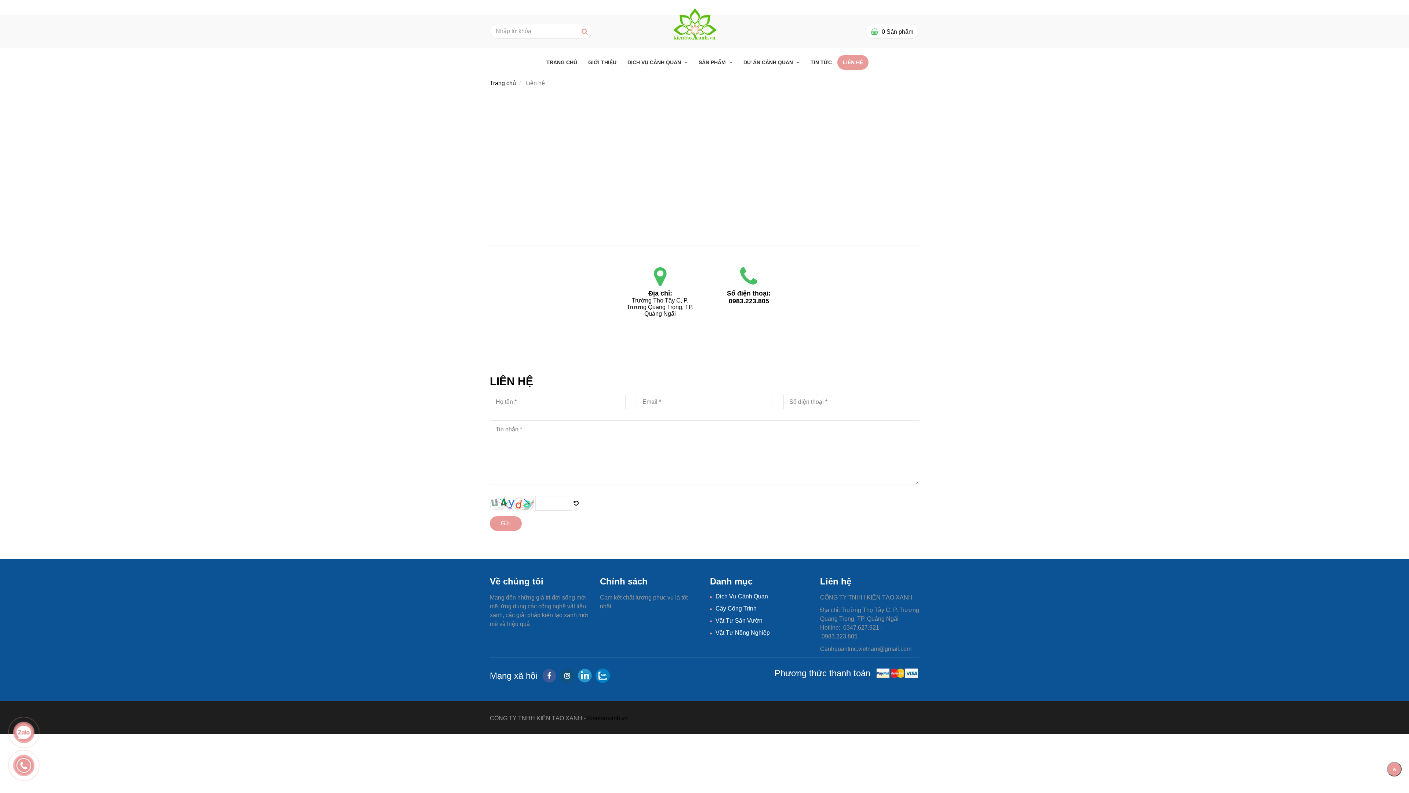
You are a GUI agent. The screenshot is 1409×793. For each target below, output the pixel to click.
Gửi (506, 523)
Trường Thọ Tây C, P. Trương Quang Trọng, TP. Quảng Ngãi (661, 307)
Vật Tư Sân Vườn (739, 621)
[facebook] (549, 676)
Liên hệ (853, 62)
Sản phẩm (713, 62)
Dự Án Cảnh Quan (768, 62)
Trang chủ (561, 62)
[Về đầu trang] (1394, 769)
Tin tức (821, 62)
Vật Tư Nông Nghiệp (743, 633)
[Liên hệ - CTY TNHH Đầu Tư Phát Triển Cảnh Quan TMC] (576, 503)
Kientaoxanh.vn (607, 718)
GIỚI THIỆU (602, 62)
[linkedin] (585, 675)
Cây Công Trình (736, 608)
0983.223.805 (749, 301)
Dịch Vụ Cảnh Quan (654, 62)
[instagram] (567, 676)
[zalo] (603, 676)
